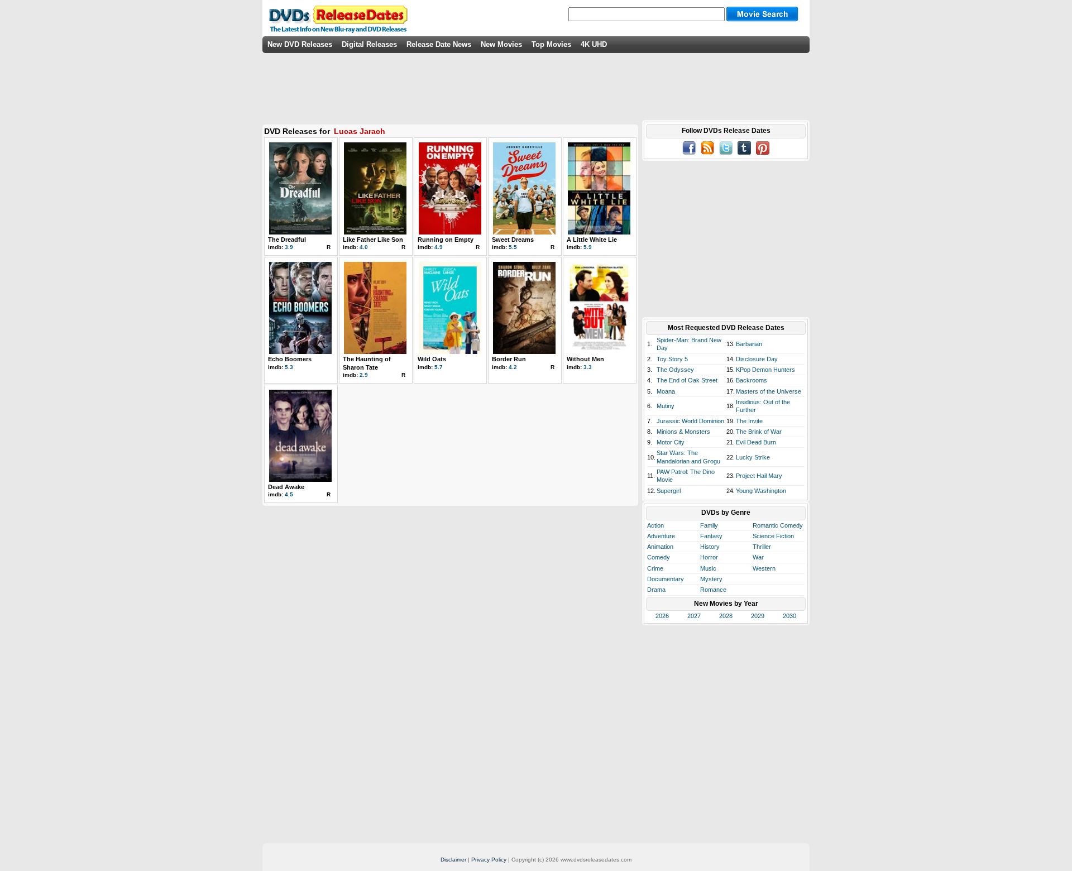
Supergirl (669, 490)
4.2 (513, 367)
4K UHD (594, 44)
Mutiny (665, 406)
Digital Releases (369, 44)
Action (655, 525)
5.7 (438, 367)
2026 (662, 615)
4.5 (289, 494)
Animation (660, 546)
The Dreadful (287, 239)
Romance (713, 589)
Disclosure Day (757, 359)
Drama (656, 589)
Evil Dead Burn (756, 442)
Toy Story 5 (672, 359)
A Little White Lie (592, 239)
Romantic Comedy (778, 525)
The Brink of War (759, 431)
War (758, 557)
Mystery (711, 579)
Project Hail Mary (759, 475)
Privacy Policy (488, 859)
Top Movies (551, 44)
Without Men (585, 359)
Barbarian (749, 344)
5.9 (587, 247)
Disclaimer (453, 859)
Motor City (671, 442)
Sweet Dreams (513, 239)
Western (764, 568)
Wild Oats (432, 359)
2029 (757, 615)
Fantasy (711, 536)
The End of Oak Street (687, 380)
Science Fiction (773, 536)
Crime (655, 568)
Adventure (661, 536)
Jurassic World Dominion (690, 421)
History (710, 546)
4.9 (438, 247)
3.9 (289, 247)
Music (708, 568)
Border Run (509, 359)
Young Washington (761, 490)
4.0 (364, 247)
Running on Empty (445, 239)
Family (709, 525)
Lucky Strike (753, 457)
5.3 (289, 367)
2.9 (364, 375)
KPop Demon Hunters (765, 369)
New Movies (501, 44)
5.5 (513, 247)
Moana (666, 391)
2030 (789, 615)
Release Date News (438, 44)
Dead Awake (286, 487)
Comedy (658, 557)
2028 (726, 615)
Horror (709, 557)
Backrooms (751, 380)
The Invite (749, 421)
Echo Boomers (290, 359)
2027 (694, 615)
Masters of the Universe (768, 391)
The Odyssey (675, 369)
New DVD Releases (299, 44)
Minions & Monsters (683, 431)
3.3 (587, 367)
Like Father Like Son (373, 239)
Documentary (665, 579)
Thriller (762, 546)
